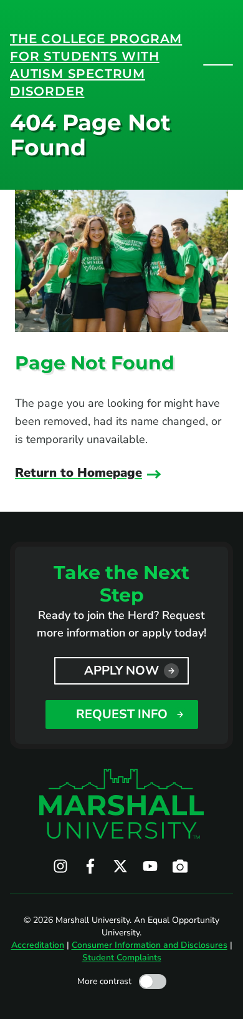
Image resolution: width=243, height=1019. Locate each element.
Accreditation (37, 945)
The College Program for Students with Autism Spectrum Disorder (96, 65)
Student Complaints (121, 957)
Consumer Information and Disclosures (149, 945)
